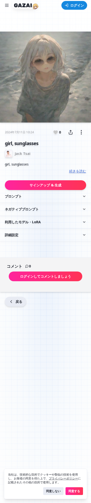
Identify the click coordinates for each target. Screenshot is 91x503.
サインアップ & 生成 (45, 185)
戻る (19, 301)
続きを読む (77, 171)
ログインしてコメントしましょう (45, 276)
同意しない (53, 491)
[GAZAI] (25, 5)
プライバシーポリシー (63, 478)
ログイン (77, 5)
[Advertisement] (45, 23)
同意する (74, 491)
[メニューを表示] (7, 5)
